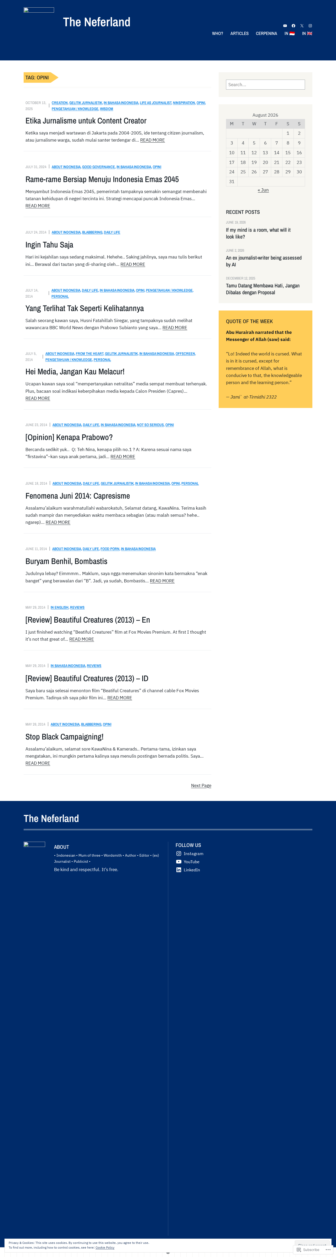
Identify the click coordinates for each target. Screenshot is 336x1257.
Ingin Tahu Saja (49, 244)
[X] (302, 26)
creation (60, 102)
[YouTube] (285, 26)
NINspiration (184, 102)
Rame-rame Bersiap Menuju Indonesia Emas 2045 (102, 179)
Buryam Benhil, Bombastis (66, 561)
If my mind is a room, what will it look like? (258, 233)
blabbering (92, 232)
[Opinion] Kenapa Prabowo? (69, 437)
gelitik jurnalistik (85, 102)
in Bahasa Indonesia (121, 102)
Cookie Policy (105, 1247)
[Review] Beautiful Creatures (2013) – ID (86, 678)
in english (60, 607)
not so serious (150, 424)
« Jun (263, 190)
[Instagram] (310, 26)
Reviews (77, 607)
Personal (60, 296)
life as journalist (155, 102)
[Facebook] (293, 26)
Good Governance (98, 166)
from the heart (89, 353)
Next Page (201, 785)
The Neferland (96, 21)
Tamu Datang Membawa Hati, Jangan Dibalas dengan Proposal (263, 289)
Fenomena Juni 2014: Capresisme (77, 495)
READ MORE (152, 140)
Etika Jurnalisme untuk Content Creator (85, 120)
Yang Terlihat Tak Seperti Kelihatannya (84, 308)
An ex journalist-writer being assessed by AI (264, 261)
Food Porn (110, 548)
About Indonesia (66, 166)
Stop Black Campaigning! (64, 736)
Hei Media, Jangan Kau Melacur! (75, 371)
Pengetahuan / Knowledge (75, 108)
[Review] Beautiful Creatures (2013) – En (87, 619)
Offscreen (185, 353)
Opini (201, 102)
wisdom (106, 108)
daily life (112, 232)
